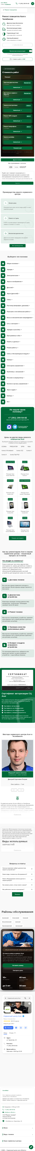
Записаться (16, 87)
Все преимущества (17, 245)
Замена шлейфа (9, 137)
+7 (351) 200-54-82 (23, 3)
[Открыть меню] (32, 3)
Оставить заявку (17, 965)
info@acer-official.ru (10, 1112)
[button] (14, 789)
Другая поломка (17, 159)
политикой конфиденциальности (20, 55)
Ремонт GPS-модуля (10, 116)
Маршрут (9, 1027)
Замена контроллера (10, 105)
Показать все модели (17, 538)
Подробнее (17, 183)
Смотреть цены (18, 970)
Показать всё (17, 148)
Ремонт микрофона (10, 126)
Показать (17, 894)
